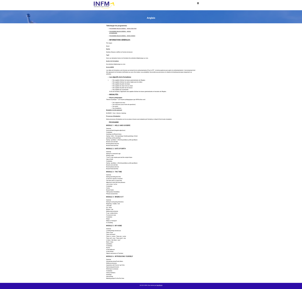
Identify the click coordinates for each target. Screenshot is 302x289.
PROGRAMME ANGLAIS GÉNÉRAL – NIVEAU (120, 31)
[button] (165, 3)
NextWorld (159, 285)
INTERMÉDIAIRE (113, 33)
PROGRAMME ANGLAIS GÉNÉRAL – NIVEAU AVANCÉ (122, 36)
